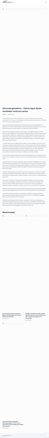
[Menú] (46, 2)
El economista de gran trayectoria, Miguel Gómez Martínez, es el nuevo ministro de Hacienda (11, 315)
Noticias (4, 114)
